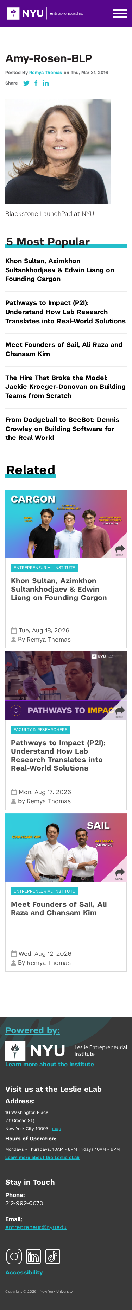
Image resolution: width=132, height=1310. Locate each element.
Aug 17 (43, 792)
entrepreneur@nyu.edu (36, 1227)
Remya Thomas (45, 72)
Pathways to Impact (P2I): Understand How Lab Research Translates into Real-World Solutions (65, 312)
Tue (24, 631)
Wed (25, 954)
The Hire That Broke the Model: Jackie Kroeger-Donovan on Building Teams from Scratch (65, 387)
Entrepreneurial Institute (44, 568)
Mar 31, (89, 72)
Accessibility (24, 1272)
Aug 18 (41, 631)
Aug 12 (43, 954)
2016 (103, 72)
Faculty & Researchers (41, 730)
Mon (25, 792)
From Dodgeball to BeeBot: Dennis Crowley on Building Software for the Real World (62, 429)
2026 (61, 631)
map (56, 1129)
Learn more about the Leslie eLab (42, 1157)
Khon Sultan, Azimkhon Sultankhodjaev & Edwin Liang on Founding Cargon (59, 270)
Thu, (76, 72)
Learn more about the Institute (49, 1064)
